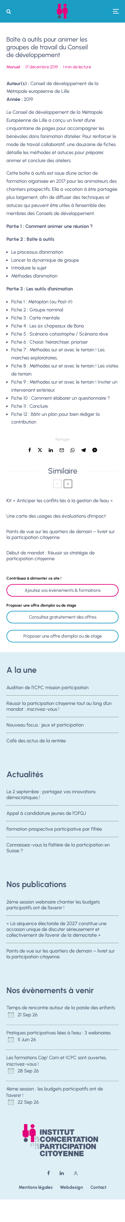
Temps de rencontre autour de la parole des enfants (60, 1008)
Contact (98, 1187)
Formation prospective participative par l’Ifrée (54, 829)
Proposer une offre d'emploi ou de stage (62, 636)
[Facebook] (48, 1173)
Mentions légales (36, 1187)
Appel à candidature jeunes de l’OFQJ (46, 813)
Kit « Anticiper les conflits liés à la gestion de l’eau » (59, 500)
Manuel (13, 66)
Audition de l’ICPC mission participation (47, 687)
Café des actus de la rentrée (36, 741)
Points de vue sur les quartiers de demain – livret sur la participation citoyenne (60, 534)
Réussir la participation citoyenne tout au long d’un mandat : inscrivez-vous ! (59, 706)
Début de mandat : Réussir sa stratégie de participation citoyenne (50, 556)
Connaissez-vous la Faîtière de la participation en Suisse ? (58, 848)
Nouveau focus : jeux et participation (45, 725)
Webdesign (71, 1187)
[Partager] (29, 450)
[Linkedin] (62, 1173)
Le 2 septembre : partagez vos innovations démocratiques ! (51, 794)
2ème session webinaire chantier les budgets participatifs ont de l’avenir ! (53, 905)
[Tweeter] (40, 450)
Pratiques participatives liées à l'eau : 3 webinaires (58, 1033)
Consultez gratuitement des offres (62, 617)
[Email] (61, 450)
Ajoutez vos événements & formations (63, 590)
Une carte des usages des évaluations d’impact (56, 516)
